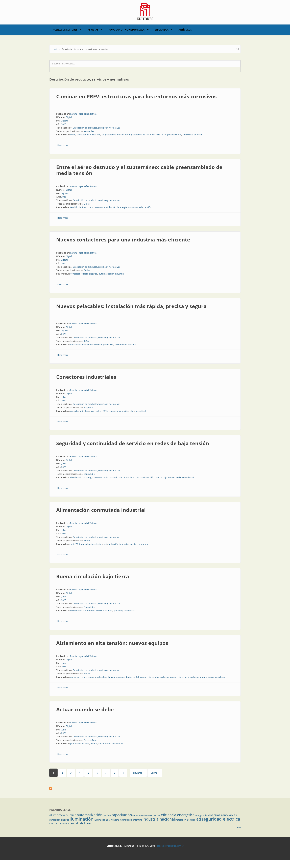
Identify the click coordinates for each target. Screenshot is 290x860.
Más (238, 826)
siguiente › (138, 772)
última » (155, 772)
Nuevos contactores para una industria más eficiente (123, 239)
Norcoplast (89, 131)
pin (92, 410)
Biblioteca (161, 29)
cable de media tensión (139, 207)
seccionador (105, 743)
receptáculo (141, 410)
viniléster (81, 134)
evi (98, 134)
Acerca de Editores (65, 29)
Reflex (87, 673)
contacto (113, 410)
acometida (129, 610)
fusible (94, 743)
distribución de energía (115, 207)
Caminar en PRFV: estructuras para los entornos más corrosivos (136, 96)
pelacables (108, 344)
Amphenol (89, 407)
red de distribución (185, 477)
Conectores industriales (86, 376)
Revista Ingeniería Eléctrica (83, 113)
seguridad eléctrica (220, 819)
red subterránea (104, 610)
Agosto (64, 120)
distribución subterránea (82, 610)
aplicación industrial (118, 544)
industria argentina (132, 819)
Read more (62, 145)
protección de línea (79, 743)
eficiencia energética (178, 815)
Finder (87, 270)
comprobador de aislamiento (102, 676)
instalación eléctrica (92, 344)
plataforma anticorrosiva (117, 134)
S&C (123, 743)
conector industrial (79, 410)
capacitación (121, 815)
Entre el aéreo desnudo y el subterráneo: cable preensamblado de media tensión (139, 170)
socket (98, 410)
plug (132, 410)
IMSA (86, 340)
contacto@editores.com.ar (170, 845)
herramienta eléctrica (125, 344)
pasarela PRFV (174, 134)
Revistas (93, 29)
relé (105, 544)
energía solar (201, 815)
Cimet (86, 203)
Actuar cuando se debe (85, 709)
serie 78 (74, 544)
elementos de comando (106, 477)
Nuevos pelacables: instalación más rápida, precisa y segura (131, 306)
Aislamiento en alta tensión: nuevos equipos (112, 643)
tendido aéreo (96, 207)
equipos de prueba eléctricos (154, 676)
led (198, 819)
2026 (63, 124)
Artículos (185, 29)
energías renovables (222, 815)
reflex (84, 676)
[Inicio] (145, 11)
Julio (63, 397)
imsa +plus (75, 344)
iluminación (81, 819)
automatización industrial (111, 273)
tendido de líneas (78, 207)
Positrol (116, 743)
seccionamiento (127, 477)
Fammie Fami (90, 740)
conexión (123, 410)
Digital (69, 117)
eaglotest (75, 676)
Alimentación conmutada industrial (101, 509)
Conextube (89, 473)
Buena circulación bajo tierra (92, 576)
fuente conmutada (139, 544)
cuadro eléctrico (89, 273)
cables (107, 815)
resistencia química (192, 134)
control (155, 815)
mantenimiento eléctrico (212, 676)
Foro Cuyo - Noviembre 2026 (127, 29)
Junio (63, 596)
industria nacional (159, 819)
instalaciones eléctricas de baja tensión (156, 477)
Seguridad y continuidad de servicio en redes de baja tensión (132, 443)
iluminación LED (102, 819)
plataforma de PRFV (141, 134)
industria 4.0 (116, 819)
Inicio (55, 49)
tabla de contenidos (59, 823)
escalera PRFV (159, 134)
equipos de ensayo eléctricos (184, 676)
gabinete (118, 610)
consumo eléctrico (141, 815)
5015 (105, 410)
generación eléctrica (59, 819)
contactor (75, 273)
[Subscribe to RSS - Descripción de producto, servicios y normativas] (145, 788)
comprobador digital (128, 676)
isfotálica (91, 134)
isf (103, 134)
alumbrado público (62, 815)
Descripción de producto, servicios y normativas (96, 127)
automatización (89, 815)
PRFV (73, 134)
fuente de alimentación (90, 544)
